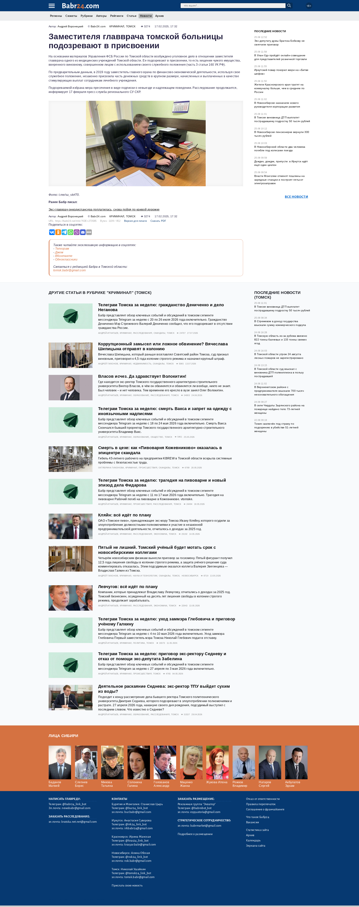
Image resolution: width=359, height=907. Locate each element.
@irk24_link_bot (136, 824)
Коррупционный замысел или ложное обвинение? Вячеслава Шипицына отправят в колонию (163, 346)
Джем (59, 252)
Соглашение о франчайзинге (265, 809)
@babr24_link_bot (74, 804)
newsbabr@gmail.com (76, 808)
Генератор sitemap (134, 899)
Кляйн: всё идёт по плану (124, 515)
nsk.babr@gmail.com (137, 860)
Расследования (142, 333)
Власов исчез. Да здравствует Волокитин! (142, 376)
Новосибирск (190, 576)
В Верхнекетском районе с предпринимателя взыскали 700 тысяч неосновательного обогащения (279, 391)
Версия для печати (135, 221)
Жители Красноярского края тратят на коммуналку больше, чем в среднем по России (279, 88)
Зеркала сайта (255, 845)
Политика (139, 643)
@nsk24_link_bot (136, 856)
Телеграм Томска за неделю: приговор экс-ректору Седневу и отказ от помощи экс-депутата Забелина (162, 656)
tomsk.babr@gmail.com (69, 270)
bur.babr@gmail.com (137, 812)
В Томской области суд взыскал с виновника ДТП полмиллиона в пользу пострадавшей (279, 372)
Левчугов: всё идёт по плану (128, 586)
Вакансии (252, 822)
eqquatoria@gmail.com (205, 812)
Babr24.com (98, 26)
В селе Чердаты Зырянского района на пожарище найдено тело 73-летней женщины (279, 409)
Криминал (116, 26)
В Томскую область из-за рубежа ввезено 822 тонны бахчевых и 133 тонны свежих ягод (280, 339)
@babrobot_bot (201, 808)
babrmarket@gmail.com (205, 825)
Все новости (296, 197)
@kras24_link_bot (136, 840)
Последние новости (270, 31)
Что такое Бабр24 (257, 817)
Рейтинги (116, 16)
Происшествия (148, 467)
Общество (157, 437)
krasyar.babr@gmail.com (140, 844)
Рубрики (87, 16)
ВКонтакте (64, 255)
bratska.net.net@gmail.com (79, 821)
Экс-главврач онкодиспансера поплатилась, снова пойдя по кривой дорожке (104, 209)
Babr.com (80, 6)
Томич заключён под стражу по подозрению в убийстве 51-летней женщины (276, 427)
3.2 (71, 899)
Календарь (253, 840)
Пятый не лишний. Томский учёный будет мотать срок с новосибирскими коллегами (157, 550)
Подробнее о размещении (195, 834)
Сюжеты (71, 16)
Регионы (56, 16)
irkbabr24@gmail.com (138, 828)
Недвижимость (142, 364)
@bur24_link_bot (136, 808)
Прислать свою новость (127, 885)
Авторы (101, 16)
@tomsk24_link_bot (138, 873)
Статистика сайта (257, 829)
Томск (131, 26)
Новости (146, 16)
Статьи (131, 16)
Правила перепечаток (261, 804)
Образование (141, 395)
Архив (159, 16)
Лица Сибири (63, 735)
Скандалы (159, 333)
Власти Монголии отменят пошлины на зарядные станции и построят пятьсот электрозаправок (279, 179)
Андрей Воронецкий (70, 26)
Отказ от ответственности (263, 798)
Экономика (160, 534)
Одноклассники (66, 259)
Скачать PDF (158, 221)
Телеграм (62, 248)
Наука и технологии (145, 576)
